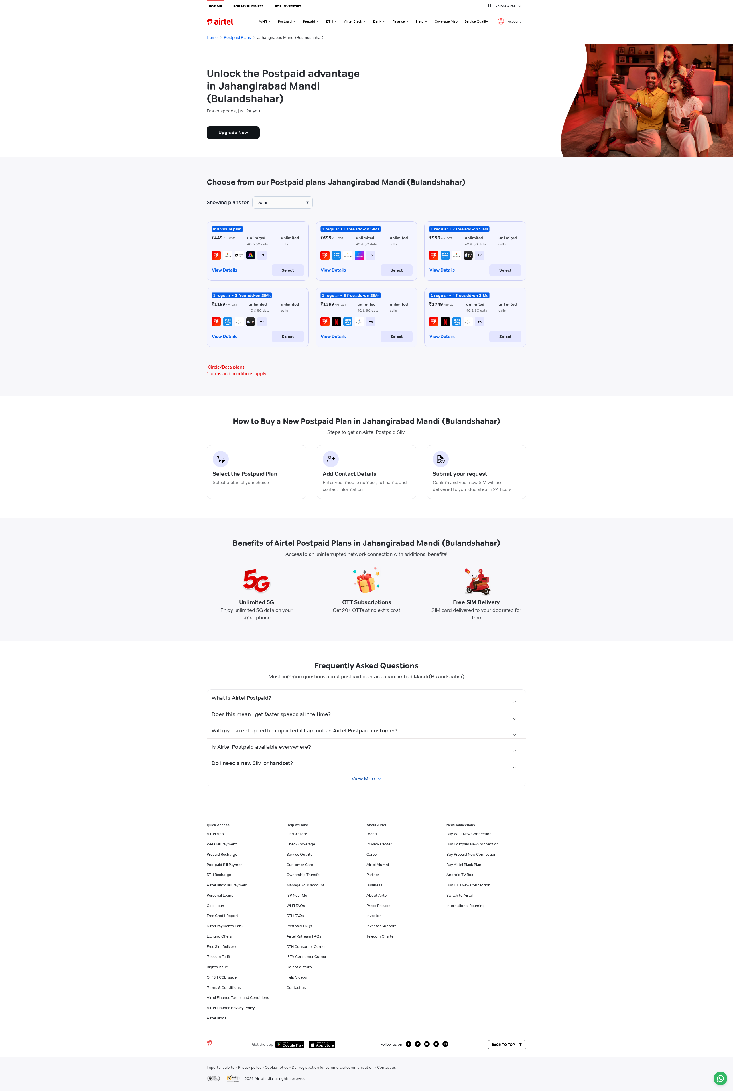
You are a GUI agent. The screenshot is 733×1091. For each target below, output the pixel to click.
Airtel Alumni (377, 864)
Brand (371, 833)
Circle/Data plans (226, 367)
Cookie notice (276, 1067)
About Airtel (376, 895)
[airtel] (220, 21)
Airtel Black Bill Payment (227, 885)
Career (372, 854)
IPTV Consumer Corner (306, 956)
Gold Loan (215, 905)
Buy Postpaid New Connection (472, 844)
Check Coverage (301, 844)
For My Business (248, 6)
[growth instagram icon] (445, 1044)
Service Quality (476, 21)
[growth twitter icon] (436, 1044)
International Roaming (465, 905)
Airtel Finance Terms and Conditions (238, 997)
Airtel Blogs (216, 1018)
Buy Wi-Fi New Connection (469, 833)
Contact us (296, 987)
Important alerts (221, 1067)
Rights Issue (217, 966)
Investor (373, 915)
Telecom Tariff (218, 956)
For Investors (288, 6)
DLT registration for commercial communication (333, 1067)
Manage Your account (305, 885)
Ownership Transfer (304, 874)
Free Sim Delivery (221, 946)
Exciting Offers (219, 936)
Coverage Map (446, 21)
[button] (366, 697)
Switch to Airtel (459, 895)
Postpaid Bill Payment (225, 864)
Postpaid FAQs (299, 926)
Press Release (378, 905)
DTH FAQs (295, 915)
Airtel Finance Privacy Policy (231, 1007)
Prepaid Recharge (222, 854)
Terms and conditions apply (236, 373)
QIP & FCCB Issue (222, 977)
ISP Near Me (297, 895)
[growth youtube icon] (427, 1044)
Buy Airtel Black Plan (463, 864)
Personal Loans (220, 895)
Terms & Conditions (224, 987)
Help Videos (297, 977)
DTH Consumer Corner (306, 946)
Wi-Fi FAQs (296, 905)
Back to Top (503, 1044)
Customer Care (300, 864)
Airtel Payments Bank (225, 926)
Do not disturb (299, 966)
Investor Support (381, 926)
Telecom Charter (380, 936)
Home (212, 37)
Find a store (297, 833)
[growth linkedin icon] (418, 1044)
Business (374, 885)
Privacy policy (249, 1067)
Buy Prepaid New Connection (471, 854)
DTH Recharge (219, 874)
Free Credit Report (222, 915)
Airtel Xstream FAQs (304, 936)
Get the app (262, 1044)
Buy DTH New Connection (468, 885)
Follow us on (391, 1044)
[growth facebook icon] (408, 1044)
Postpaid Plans (237, 37)
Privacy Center (379, 844)
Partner (372, 874)
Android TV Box (459, 874)
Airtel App (215, 833)
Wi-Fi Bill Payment (222, 844)
